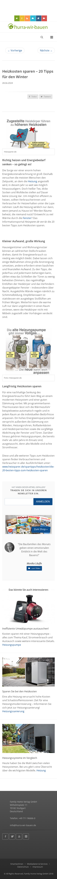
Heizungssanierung (13, 711)
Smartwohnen (16, 863)
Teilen (34, 96)
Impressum (38, 866)
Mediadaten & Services (37, 863)
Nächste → (46, 50)
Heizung (32, 181)
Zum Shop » (41, 529)
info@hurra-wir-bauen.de (23, 825)
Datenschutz (23, 866)
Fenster (27, 218)
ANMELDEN (43, 501)
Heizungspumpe (11, 644)
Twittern (47, 96)
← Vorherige (15, 50)
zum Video (35, 568)
